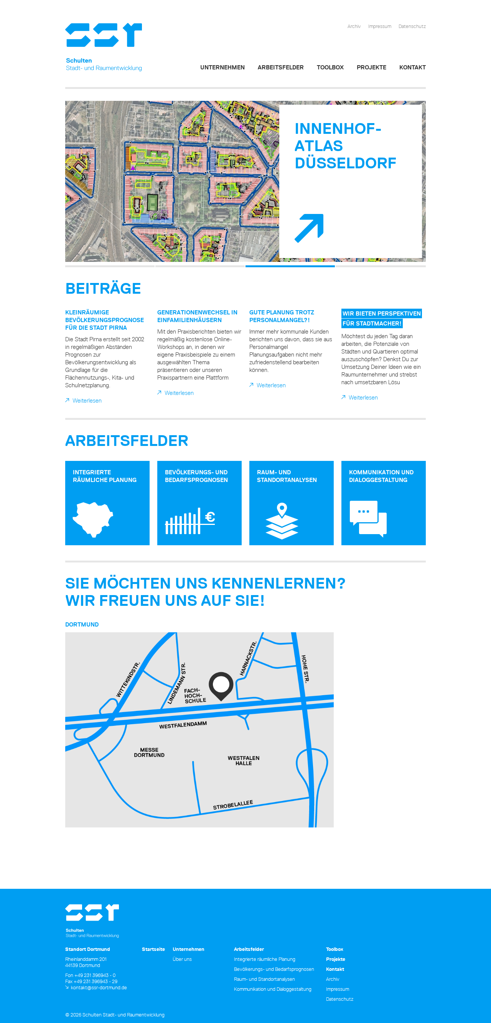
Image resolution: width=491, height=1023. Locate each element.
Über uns (182, 959)
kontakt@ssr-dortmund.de (99, 987)
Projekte (371, 67)
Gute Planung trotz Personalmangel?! (281, 316)
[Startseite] (103, 47)
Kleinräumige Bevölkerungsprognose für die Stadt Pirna (104, 320)
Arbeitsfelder (281, 67)
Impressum (379, 26)
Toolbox (330, 67)
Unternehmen (222, 67)
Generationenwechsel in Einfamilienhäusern (197, 316)
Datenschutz (412, 26)
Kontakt (412, 67)
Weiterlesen (87, 400)
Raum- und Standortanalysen (287, 476)
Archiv (354, 26)
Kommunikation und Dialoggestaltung (381, 476)
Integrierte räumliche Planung (105, 476)
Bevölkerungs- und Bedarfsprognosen (196, 476)
